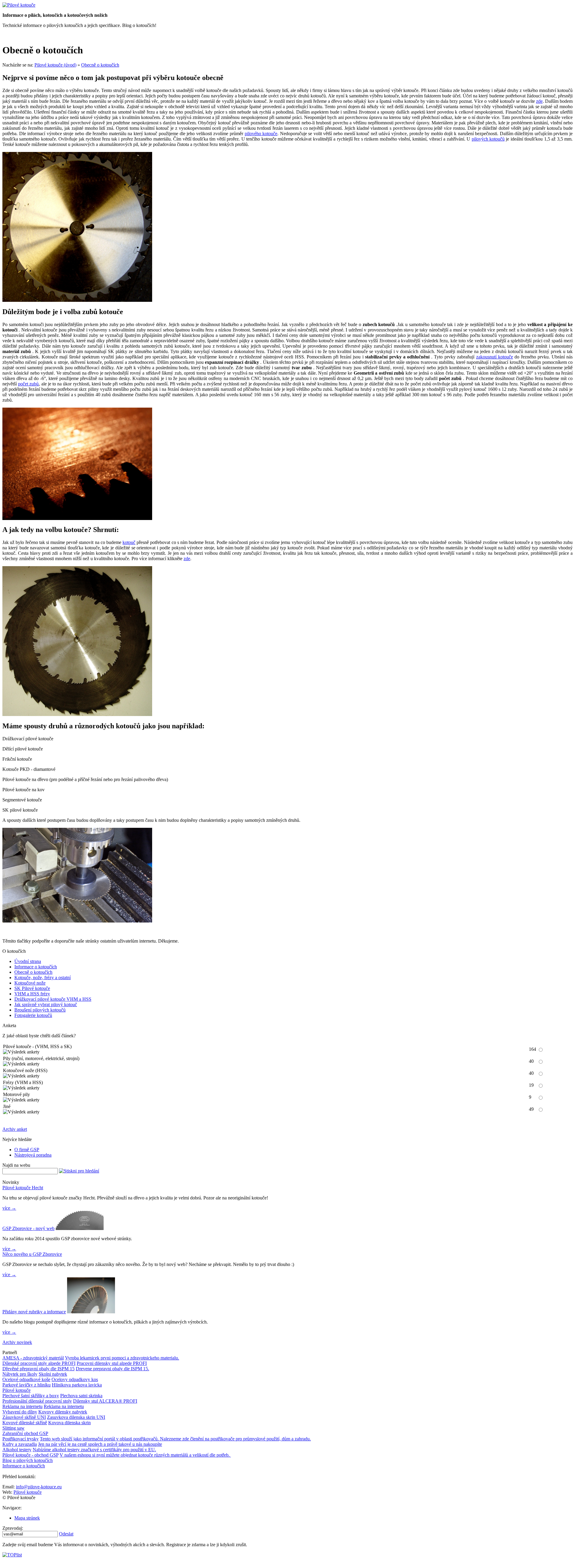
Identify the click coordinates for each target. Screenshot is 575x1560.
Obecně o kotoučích (100, 64)
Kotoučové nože (30, 982)
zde (539, 101)
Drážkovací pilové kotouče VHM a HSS (52, 999)
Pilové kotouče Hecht (22, 1187)
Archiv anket (14, 1129)
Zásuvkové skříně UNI (24, 1417)
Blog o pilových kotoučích (27, 1460)
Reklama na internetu (22, 1406)
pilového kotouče (261, 133)
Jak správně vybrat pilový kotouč (45, 1004)
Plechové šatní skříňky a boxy (30, 1395)
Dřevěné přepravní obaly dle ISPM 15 (38, 1368)
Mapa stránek (27, 1517)
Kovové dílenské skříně (24, 1422)
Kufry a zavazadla (19, 1444)
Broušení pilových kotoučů (40, 1009)
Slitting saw (13, 1428)
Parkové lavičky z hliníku (26, 1384)
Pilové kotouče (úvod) (55, 64)
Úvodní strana (27, 961)
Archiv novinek (17, 1342)
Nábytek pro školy (19, 1374)
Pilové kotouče (16, 1390)
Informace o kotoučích (35, 966)
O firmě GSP (26, 1149)
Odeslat (66, 1533)
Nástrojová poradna (33, 1154)
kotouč (128, 542)
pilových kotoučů (488, 138)
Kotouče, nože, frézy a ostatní (42, 977)
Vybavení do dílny (19, 1411)
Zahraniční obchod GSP (25, 1433)
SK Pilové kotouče (32, 988)
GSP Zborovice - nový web (28, 1228)
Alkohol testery (16, 1449)
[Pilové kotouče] (18, 4)
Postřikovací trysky (20, 1438)
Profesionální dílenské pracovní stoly (37, 1401)
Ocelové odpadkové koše (26, 1379)
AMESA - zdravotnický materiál (33, 1357)
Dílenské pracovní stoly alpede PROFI (38, 1363)
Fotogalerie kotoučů (33, 1015)
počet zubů (28, 383)
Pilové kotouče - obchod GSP (30, 1454)
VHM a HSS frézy (32, 993)
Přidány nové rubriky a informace (34, 1311)
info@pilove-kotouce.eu (39, 1486)
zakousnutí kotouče (494, 356)
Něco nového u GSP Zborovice (32, 1254)
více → (9, 1208)
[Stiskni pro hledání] (79, 1171)
